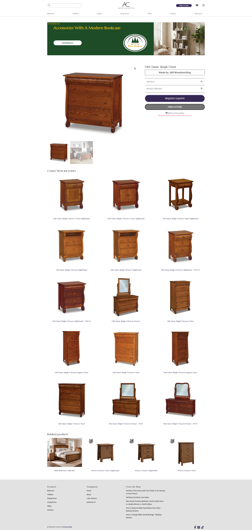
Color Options (92, 498)
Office (149, 13)
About (89, 494)
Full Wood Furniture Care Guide (137, 497)
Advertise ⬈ (91, 502)
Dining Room (52, 498)
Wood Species (154, 89)
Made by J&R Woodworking (175, 72)
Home (89, 490)
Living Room (124, 13)
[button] (135, 68)
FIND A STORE (184, 5)
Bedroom (50, 13)
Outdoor (173, 13)
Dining (99, 13)
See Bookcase (67, 43)
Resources (198, 13)
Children (76, 13)
